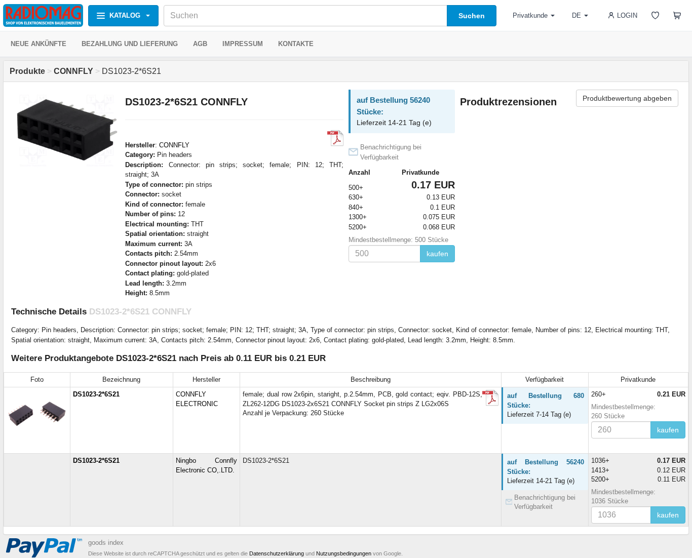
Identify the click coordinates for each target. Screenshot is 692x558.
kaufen (437, 254)
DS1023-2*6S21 (96, 394)
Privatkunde (530, 15)
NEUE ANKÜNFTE (38, 44)
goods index (106, 542)
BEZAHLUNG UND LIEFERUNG (130, 44)
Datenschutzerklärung (276, 553)
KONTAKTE (296, 44)
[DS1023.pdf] (335, 138)
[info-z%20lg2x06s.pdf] (490, 398)
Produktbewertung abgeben (627, 98)
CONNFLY (174, 145)
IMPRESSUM (242, 44)
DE (576, 15)
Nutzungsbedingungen (343, 553)
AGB (200, 44)
